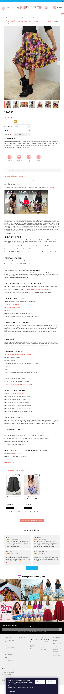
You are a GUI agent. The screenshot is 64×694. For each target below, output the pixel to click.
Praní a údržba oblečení (44, 646)
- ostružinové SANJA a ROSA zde (12, 307)
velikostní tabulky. (20, 393)
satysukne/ (9, 654)
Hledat (17, 8)
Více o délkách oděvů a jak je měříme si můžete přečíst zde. (18, 354)
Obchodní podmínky (57, 643)
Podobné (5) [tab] (11, 170)
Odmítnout (40, 682)
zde (27, 684)
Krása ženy (32, 651)
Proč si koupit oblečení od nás (33, 642)
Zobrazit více (32, 568)
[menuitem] (6, 14)
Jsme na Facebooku (10, 651)
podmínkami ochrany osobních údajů (38, 631)
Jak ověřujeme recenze (56, 641)
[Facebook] (19, 159)
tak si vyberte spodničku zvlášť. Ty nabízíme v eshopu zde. (39, 289)
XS (7, 511)
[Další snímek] (58, 63)
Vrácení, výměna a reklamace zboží (57, 654)
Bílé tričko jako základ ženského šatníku (6, 675)
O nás (31, 648)
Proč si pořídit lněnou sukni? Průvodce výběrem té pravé (8, 671)
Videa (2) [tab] (17, 170)
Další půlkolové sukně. (9, 462)
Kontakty (32, 653)
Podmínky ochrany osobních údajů (57, 648)
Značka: (8, 24)
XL (16, 511)
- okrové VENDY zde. (9, 310)
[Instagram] (28, 159)
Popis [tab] (5, 170)
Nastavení (12, 691)
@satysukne (9, 660)
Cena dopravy (56, 651)
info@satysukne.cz (17, 453)
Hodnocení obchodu (32, 530)
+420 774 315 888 (10, 644)
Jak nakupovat (56, 646)
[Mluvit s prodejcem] (9, 159)
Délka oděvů (43, 643)
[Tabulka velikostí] (38, 159)
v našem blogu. (50, 187)
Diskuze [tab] (22, 170)
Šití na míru (43, 649)
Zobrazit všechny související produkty (32, 520)
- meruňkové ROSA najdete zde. (11, 304)
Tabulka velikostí (44, 641)
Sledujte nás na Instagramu (34, 576)
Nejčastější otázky (32, 646)
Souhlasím (51, 682)
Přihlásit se (60, 629)
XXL (19, 511)
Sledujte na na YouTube (10, 657)
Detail (10, 508)
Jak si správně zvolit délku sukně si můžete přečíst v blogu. (18, 384)
